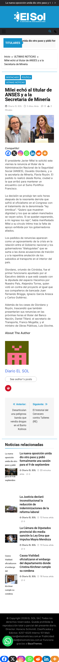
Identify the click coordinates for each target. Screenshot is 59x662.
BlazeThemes (35, 643)
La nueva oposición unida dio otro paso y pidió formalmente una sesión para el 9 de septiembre (27, 3)
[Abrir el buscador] (50, 31)
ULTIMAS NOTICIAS (15, 82)
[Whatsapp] (26, 153)
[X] (14, 153)
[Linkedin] (32, 153)
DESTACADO (12, 77)
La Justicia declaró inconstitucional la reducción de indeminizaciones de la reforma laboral (34, 504)
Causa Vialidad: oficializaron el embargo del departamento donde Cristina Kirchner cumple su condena (35, 563)
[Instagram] (20, 153)
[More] (45, 153)
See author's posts (21, 379)
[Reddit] (39, 153)
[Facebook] (8, 153)
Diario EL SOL (15, 106)
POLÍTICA (26, 77)
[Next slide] (55, 3)
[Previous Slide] (50, 3)
